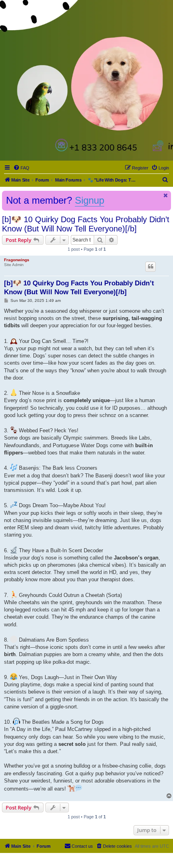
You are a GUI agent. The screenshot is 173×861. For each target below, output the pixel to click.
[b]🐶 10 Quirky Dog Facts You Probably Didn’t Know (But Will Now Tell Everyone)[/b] (85, 224)
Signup (89, 200)
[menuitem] (21, 168)
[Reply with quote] (150, 266)
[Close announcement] (165, 195)
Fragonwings (16, 260)
